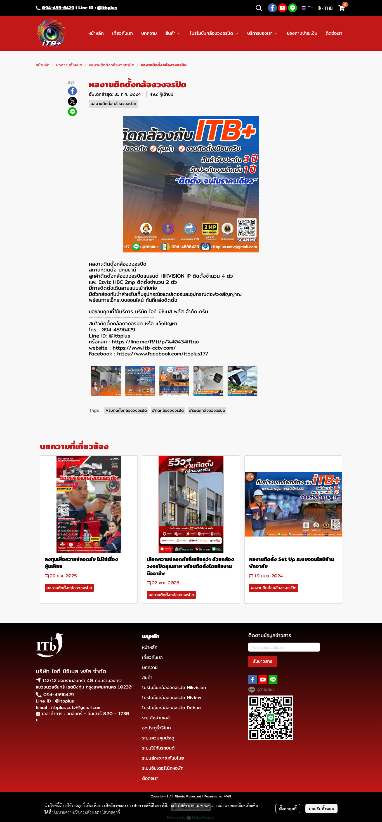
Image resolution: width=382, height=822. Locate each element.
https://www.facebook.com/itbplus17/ (162, 354)
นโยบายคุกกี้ (110, 811)
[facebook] (272, 7)
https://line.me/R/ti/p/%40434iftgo (154, 342)
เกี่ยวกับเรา (152, 657)
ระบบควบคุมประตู (158, 737)
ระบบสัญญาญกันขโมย (163, 758)
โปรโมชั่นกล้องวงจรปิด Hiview (171, 697)
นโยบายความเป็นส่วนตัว (71, 811)
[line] (292, 7)
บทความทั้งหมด (69, 65)
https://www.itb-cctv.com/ (144, 348)
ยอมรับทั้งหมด (321, 808)
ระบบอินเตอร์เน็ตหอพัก (162, 768)
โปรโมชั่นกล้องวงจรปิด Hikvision (174, 687)
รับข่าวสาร (262, 661)
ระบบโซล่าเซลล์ (156, 717)
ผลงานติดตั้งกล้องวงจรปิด (111, 65)
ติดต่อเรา (150, 778)
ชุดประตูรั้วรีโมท (156, 727)
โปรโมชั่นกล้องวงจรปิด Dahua (171, 707)
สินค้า (147, 677)
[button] (259, 8)
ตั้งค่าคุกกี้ (288, 808)
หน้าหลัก (42, 65)
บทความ (150, 667)
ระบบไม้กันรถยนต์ (158, 747)
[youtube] (282, 7)
